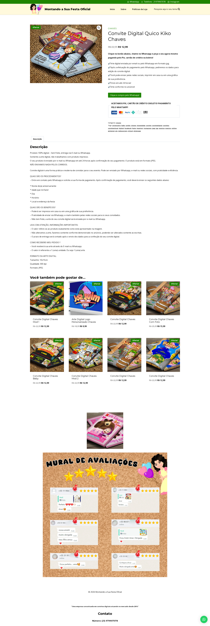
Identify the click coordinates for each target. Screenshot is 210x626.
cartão (128, 125)
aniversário (116, 125)
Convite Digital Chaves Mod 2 (84, 377)
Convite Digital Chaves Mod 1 (45, 320)
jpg (157, 128)
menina (162, 128)
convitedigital (157, 125)
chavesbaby (141, 125)
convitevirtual (113, 128)
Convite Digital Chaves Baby (45, 377)
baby (123, 125)
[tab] (37, 139)
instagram (147, 128)
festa (134, 128)
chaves (112, 28)
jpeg (153, 128)
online (174, 128)
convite (148, 125)
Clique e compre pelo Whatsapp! (124, 95)
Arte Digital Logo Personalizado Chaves (84, 320)
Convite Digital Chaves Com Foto (161, 320)
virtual (130, 131)
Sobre (123, 9)
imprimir (140, 128)
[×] (204, 619)
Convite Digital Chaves (122, 319)
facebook (128, 128)
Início (112, 9)
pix (116, 131)
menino (168, 128)
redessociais (122, 131)
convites (166, 125)
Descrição (37, 139)
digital (121, 128)
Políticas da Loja (139, 9)
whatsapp (137, 131)
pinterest (111, 131)
